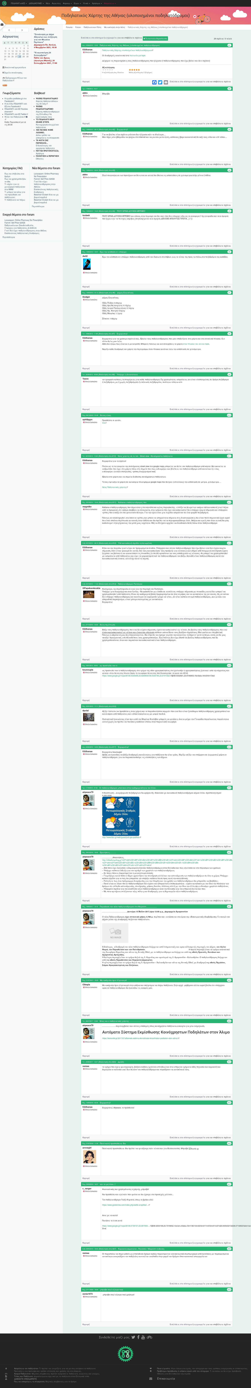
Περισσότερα (38, 206)
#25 (229, 1102)
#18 (229, 747)
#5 (229, 211)
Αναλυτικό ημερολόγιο (15, 67)
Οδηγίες (40, 158)
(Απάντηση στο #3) (107, 170)
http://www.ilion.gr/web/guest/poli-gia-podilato (121, 837)
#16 (229, 665)
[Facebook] (138, 1338)
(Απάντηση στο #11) (107, 502)
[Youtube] (143, 1338)
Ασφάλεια (109, 3)
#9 (229, 374)
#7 (229, 292)
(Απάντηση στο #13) (107, 584)
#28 (229, 1248)
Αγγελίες (56, 3)
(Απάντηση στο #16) (107, 706)
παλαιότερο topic (138, 55)
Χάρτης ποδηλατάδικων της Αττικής (47, 102)
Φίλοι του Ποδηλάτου (15, 116)
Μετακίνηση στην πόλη (114, 27)
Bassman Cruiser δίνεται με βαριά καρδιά (46, 195)
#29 (229, 1289)
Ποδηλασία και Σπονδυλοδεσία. (19, 225)
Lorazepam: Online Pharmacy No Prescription (46, 175)
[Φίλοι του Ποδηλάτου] (149, 1338)
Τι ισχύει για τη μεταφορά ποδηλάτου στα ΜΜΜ (15, 187)
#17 (229, 706)
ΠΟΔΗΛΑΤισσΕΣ (18, 3)
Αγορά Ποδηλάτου (22, 1373)
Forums (69, 27)
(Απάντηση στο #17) (107, 747)
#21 (229, 906)
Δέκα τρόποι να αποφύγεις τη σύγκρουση (47, 136)
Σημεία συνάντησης (13, 72)
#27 (229, 1184)
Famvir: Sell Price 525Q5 (44, 179)
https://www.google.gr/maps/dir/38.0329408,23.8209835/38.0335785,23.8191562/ (137, 675)
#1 (229, 45)
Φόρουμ (66, 3)
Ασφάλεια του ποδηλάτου (26, 1368)
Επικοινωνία (166, 1378)
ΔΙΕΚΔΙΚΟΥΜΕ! (35, 3)
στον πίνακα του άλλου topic (196, 344)
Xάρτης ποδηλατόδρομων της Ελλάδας (47, 112)
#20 (229, 852)
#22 (229, 980)
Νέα (48, 3)
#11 (229, 456)
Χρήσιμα (96, 3)
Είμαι (77, 3)
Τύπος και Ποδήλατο (23, 1376)
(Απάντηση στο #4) (107, 211)
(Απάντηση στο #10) (107, 456)
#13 (229, 543)
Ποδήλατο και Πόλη (92, 27)
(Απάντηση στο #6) (107, 292)
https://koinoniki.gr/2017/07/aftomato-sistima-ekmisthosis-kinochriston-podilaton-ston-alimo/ (140, 1038)
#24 (229, 1062)
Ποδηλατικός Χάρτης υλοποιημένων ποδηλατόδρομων (127, 50)
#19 (229, 787)
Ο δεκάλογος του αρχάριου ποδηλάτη (45, 146)
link (104, 422)
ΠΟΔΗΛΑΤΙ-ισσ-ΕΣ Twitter (16, 114)
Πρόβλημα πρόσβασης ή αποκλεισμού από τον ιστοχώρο (183, 1371)
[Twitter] (133, 1338)
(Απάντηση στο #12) (107, 543)
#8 (229, 333)
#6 (229, 251)
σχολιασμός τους (44, 116)
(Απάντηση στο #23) (107, 1062)
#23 (229, 1021)
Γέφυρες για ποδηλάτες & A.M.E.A (20, 228)
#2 (229, 88)
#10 (229, 415)
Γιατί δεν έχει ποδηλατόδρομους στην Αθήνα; (44, 184)
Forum (78, 27)
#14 (229, 584)
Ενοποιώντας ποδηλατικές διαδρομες (22, 233)
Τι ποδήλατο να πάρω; (15, 199)
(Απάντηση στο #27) (107, 1248)
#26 (229, 1143)
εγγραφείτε (111, 37)
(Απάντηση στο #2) (107, 129)
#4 (229, 170)
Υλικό (86, 3)
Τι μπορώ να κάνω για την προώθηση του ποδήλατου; (15, 194)
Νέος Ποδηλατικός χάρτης (115, 487)
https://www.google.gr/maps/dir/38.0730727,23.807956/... (126, 1225)
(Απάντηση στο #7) (106, 333)
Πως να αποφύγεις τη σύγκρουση (29, 1381)
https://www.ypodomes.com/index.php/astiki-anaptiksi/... (126, 1205)
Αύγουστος (11, 36)
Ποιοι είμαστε (163, 1368)
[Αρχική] (5, 3)
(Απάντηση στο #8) (106, 374)
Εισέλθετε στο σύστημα (92, 37)
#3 (229, 129)
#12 (229, 502)
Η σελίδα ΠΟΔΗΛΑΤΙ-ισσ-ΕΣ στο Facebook (16, 105)
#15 (229, 624)
